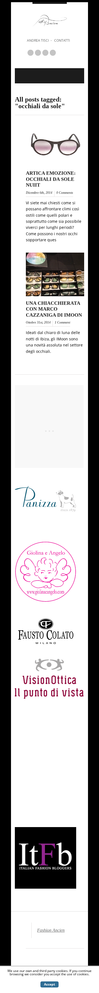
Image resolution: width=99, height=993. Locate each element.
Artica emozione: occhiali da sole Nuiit (51, 179)
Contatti (62, 40)
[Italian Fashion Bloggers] (45, 887)
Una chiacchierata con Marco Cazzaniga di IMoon (54, 309)
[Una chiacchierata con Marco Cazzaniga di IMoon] (55, 296)
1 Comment (62, 322)
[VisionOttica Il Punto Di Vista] (49, 697)
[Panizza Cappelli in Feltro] (45, 528)
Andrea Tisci (38, 40)
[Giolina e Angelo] (45, 601)
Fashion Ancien (51, 930)
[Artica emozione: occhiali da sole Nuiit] (55, 166)
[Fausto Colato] (46, 645)
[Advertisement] (49, 766)
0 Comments (64, 193)
